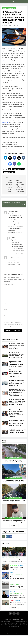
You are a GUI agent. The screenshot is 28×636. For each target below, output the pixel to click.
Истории (4, 557)
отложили (5, 122)
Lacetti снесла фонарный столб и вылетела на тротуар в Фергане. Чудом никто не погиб (14, 461)
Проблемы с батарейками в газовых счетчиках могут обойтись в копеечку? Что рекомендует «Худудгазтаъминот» (17, 392)
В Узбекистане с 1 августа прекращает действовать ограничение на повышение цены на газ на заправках (17, 413)
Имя (5, 303)
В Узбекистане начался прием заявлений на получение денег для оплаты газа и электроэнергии (16, 373)
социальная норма (8, 172)
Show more (14, 525)
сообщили (5, 60)
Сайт (5, 316)
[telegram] (4, 536)
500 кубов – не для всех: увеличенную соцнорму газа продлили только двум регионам (16, 346)
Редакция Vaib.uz (20, 633)
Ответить (20, 233)
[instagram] (7, 536)
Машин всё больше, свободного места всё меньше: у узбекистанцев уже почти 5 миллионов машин (14, 501)
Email (6, 309)
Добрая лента (13, 565)
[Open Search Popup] (26, 1)
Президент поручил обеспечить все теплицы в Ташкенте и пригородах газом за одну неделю (17, 363)
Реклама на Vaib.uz (8, 633)
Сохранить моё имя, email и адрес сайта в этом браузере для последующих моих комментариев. (14, 324)
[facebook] (11, 536)
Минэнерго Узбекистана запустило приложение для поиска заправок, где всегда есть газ (17, 383)
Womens (12, 600)
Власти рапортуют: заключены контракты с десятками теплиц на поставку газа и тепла (16, 355)
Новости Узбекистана (9, 8)
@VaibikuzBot (21, 623)
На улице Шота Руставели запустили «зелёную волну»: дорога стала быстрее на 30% (14, 481)
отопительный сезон (19, 169)
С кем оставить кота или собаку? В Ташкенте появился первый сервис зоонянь (18, 569)
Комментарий (8, 284)
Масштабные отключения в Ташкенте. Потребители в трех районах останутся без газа (17, 431)
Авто (7, 457)
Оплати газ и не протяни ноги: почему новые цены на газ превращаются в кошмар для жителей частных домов (17, 403)
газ (9, 169)
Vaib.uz (6, 25)
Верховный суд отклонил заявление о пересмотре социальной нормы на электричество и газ (16, 423)
